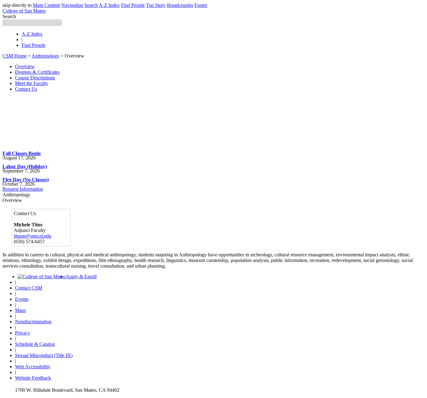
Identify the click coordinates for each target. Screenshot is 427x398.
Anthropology (45, 55)
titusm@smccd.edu (32, 236)
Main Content (46, 5)
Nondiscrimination (33, 321)
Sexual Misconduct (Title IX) (44, 355)
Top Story (156, 5)
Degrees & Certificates (37, 72)
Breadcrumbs (180, 5)
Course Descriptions (35, 77)
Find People (133, 5)
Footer (200, 5)
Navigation (72, 5)
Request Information (23, 189)
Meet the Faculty (31, 83)
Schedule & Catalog (35, 344)
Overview (25, 66)
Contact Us (26, 89)
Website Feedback (33, 377)
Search (91, 5)
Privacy (22, 332)
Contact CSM (28, 287)
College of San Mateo (24, 10)
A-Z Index (109, 5)
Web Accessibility (32, 366)
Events (21, 299)
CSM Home (15, 55)
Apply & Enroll (81, 276)
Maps (20, 310)
